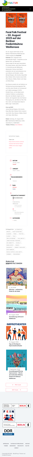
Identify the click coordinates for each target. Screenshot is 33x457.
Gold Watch (21, 238)
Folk (14, 236)
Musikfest (9, 247)
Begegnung (13, 445)
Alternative (18, 229)
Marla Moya (10, 245)
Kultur (15, 220)
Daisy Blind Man (17, 231)
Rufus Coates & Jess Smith (14, 251)
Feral (15, 233)
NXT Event (15, 390)
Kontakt (27, 443)
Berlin (8, 231)
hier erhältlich (18, 124)
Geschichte (20, 445)
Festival (21, 233)
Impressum (6, 443)
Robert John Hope (20, 247)
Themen (6, 445)
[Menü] (30, 9)
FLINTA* (9, 236)
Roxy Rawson (10, 249)
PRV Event (18, 385)
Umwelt (16, 448)
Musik (17, 245)
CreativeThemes (6, 455)
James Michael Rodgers (13, 240)
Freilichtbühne (11, 238)
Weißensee (16, 254)
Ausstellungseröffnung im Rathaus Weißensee (16, 374)
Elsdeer (9, 233)
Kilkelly (18, 242)
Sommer (9, 254)
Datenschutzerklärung (17, 443)
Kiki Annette (10, 242)
